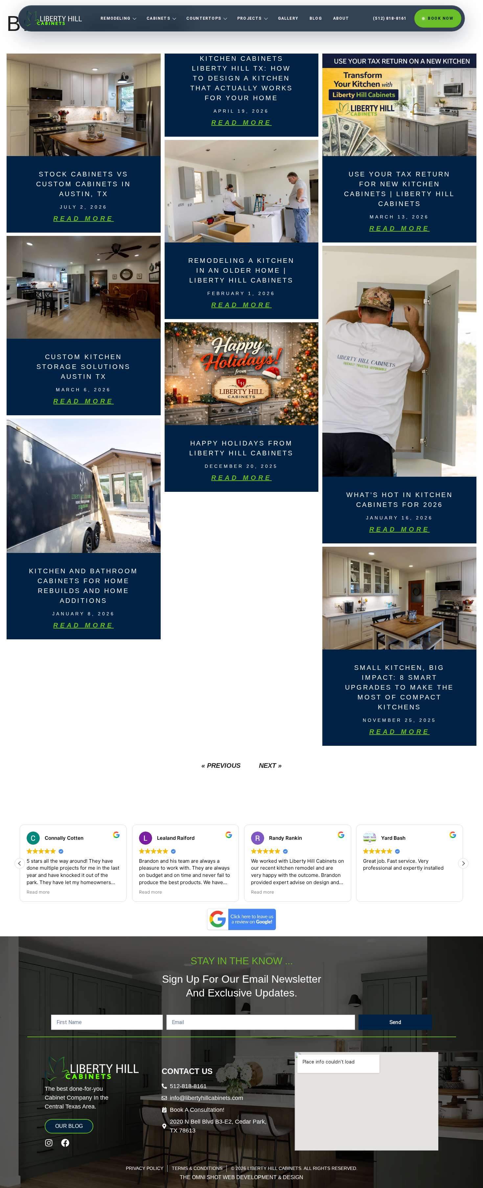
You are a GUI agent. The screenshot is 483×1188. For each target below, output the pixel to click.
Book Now (440, 18)
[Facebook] (65, 1143)
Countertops (203, 18)
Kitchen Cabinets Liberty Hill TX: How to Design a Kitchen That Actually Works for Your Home (241, 78)
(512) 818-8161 (389, 18)
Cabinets (158, 18)
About (341, 18)
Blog (316, 18)
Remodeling (115, 18)
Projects (249, 18)
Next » (270, 765)
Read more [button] (94, 892)
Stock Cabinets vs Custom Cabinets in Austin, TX (83, 184)
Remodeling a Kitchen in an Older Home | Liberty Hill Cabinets (241, 270)
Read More (83, 218)
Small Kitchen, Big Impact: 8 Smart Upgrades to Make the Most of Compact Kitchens (399, 687)
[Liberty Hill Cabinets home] (53, 18)
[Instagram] (49, 1143)
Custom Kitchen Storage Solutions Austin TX (83, 366)
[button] (20, 863)
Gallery (288, 18)
